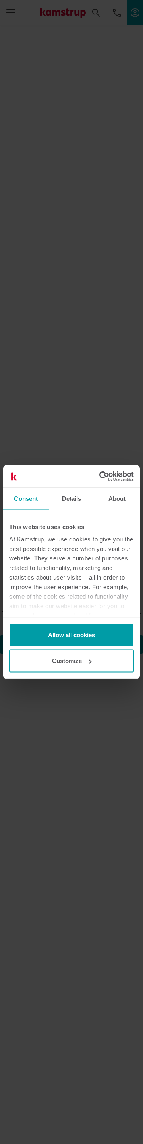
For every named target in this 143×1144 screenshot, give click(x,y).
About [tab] (117, 498)
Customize (67, 660)
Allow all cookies (71, 634)
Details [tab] (71, 498)
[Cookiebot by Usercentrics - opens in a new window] (101, 476)
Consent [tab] (26, 498)
